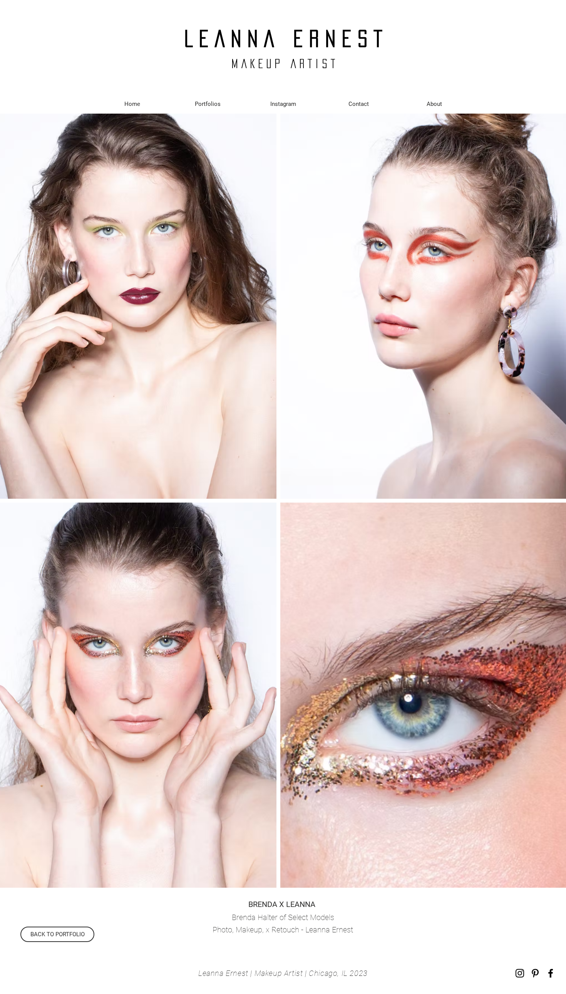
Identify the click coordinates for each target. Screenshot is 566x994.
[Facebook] (550, 973)
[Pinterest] (535, 973)
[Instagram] (520, 973)
